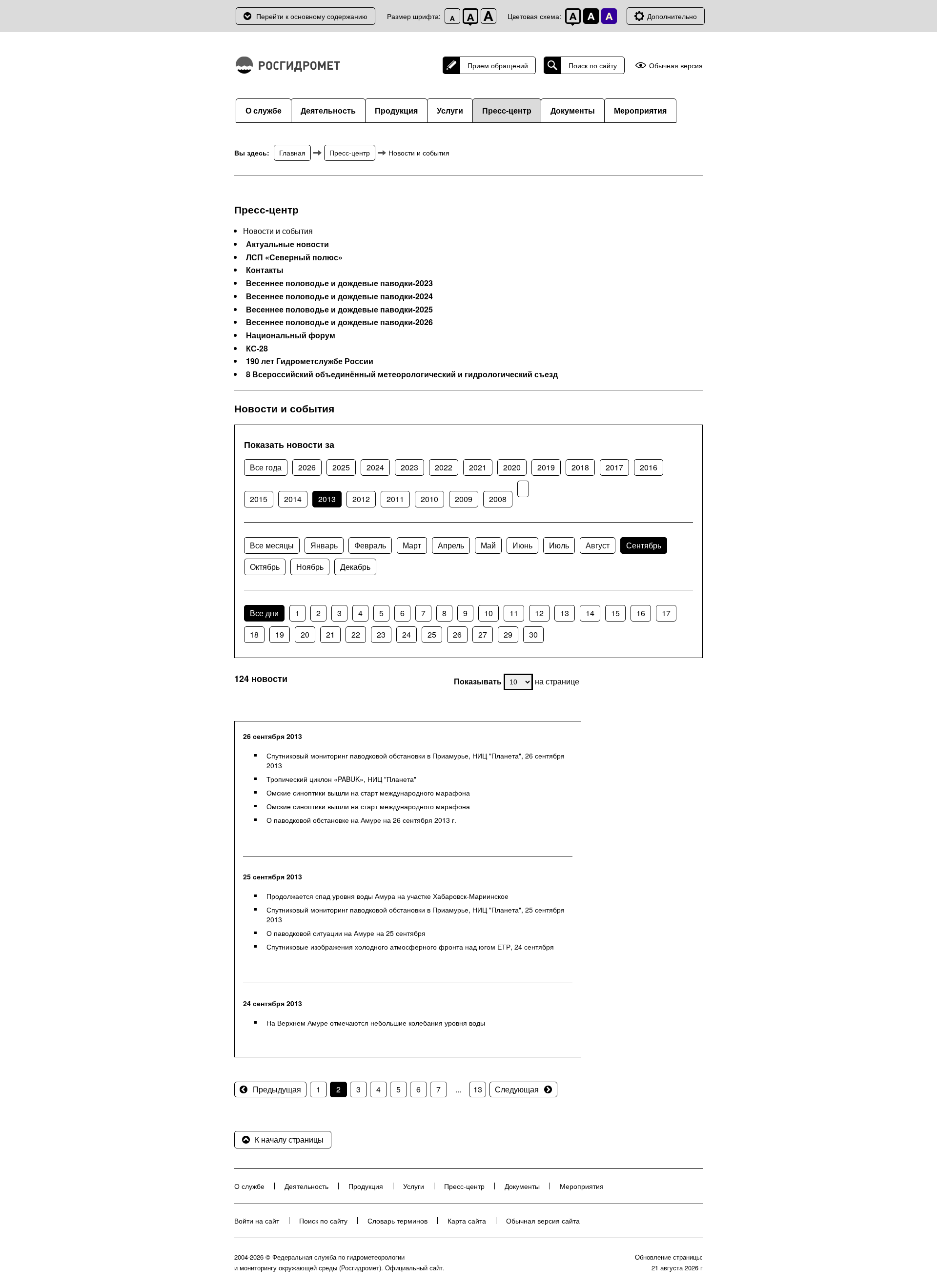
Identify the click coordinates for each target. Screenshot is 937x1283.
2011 (395, 499)
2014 (293, 499)
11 (513, 613)
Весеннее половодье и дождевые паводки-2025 (339, 309)
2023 (409, 467)
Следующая (517, 1089)
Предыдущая (277, 1089)
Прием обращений (498, 65)
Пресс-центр (506, 110)
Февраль (370, 545)
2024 (375, 467)
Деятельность (328, 110)
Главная (292, 152)
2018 (580, 467)
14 (590, 613)
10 (488, 613)
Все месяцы (272, 545)
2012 (361, 499)
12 (539, 613)
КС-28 (257, 348)
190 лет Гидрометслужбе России (309, 361)
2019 (546, 467)
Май (488, 545)
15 (615, 613)
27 (482, 634)
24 (406, 634)
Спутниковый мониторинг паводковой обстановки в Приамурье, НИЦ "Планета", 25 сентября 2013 (415, 914)
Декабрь (355, 566)
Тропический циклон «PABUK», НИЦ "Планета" (341, 779)
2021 (478, 467)
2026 (307, 467)
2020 (512, 467)
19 (279, 634)
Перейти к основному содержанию (311, 16)
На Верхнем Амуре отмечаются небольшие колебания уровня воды (375, 1023)
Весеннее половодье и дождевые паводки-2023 (339, 283)
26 (457, 634)
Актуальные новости (287, 244)
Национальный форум (290, 335)
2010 (429, 499)
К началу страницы (289, 1139)
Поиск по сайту (593, 65)
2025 (341, 467)
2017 (614, 467)
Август (598, 545)
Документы (572, 110)
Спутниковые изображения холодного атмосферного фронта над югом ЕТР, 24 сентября (410, 947)
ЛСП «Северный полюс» (294, 257)
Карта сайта (467, 1220)
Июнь (522, 545)
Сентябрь (643, 545)
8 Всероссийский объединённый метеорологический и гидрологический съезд (402, 374)
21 (330, 634)
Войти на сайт (256, 1220)
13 (564, 613)
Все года (266, 467)
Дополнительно (672, 16)
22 (355, 634)
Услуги (450, 110)
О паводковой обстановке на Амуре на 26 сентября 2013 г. (361, 820)
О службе (263, 110)
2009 (463, 499)
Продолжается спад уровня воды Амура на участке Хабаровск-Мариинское (387, 896)
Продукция (396, 110)
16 (640, 613)
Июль (559, 545)
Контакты (265, 270)
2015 (258, 499)
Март (412, 545)
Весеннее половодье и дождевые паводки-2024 (339, 296)
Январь (324, 545)
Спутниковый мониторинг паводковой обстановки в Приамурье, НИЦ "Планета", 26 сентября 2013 (415, 760)
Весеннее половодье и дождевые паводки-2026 (339, 322)
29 (508, 634)
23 (381, 634)
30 (533, 634)
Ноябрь (310, 566)
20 (305, 634)
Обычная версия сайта (543, 1220)
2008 (498, 499)
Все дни (264, 613)
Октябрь (265, 566)
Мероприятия (640, 110)
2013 (327, 499)
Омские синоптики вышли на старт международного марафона (368, 792)
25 (432, 634)
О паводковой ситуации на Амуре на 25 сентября (346, 933)
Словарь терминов (397, 1220)
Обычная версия (676, 65)
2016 (648, 467)
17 (666, 613)
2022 (443, 467)
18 (254, 634)
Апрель (451, 545)
